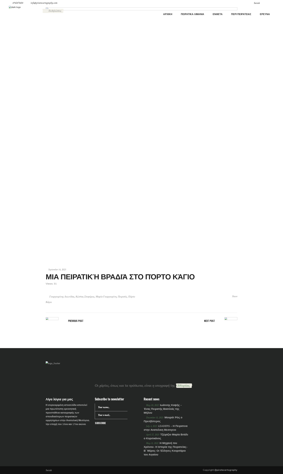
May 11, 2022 (152, 443)
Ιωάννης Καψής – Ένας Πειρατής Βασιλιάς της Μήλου (163, 408)
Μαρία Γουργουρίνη (106, 296)
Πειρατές (122, 296)
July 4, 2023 (151, 426)
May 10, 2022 (152, 405)
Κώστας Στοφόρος (85, 296)
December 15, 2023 (155, 417)
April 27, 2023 (153, 434)
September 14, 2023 (57, 269)
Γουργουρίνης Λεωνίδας (61, 296)
